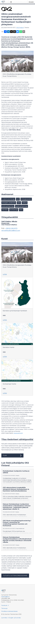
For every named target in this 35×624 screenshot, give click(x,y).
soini (18, 202)
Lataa (5, 274)
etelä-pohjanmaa (8, 206)
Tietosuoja (4, 608)
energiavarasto (26, 199)
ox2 (18, 199)
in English (10, 617)
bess (21, 209)
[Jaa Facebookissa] (5, 31)
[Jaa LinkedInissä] (8, 31)
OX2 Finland (19, 27)
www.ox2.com (18, 433)
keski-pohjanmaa (21, 206)
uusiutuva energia (8, 199)
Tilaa (5, 455)
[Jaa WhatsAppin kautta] (20, 31)
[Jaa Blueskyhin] (17, 31)
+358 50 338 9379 (11, 228)
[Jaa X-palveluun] (11, 31)
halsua (24, 202)
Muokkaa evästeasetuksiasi (9, 611)
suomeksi (4, 617)
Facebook (4, 605)
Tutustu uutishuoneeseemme (15, 575)
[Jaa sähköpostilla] (23, 31)
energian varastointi (8, 202)
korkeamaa (14, 209)
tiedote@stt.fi (5, 596)
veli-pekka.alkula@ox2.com (10, 230)
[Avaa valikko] (11, 2)
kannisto (5, 209)
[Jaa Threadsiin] (14, 31)
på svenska (17, 617)
